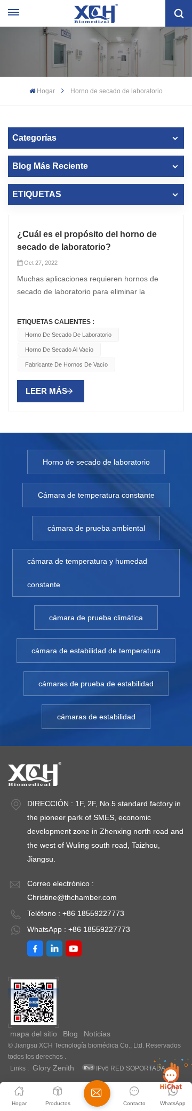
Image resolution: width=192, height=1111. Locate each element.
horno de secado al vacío (59, 349)
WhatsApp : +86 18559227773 (78, 929)
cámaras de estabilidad (96, 716)
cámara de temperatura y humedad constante (87, 573)
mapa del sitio (33, 1033)
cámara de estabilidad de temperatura (96, 650)
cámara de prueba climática (96, 617)
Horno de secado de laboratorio (68, 334)
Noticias (97, 1033)
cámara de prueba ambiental (96, 528)
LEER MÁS (46, 390)
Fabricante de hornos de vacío (66, 364)
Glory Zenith (53, 1068)
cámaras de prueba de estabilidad (96, 683)
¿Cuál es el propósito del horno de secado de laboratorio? (87, 241)
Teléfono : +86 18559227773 (75, 913)
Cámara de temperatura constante (96, 495)
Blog (70, 1033)
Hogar (46, 91)
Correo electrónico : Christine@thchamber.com (72, 890)
